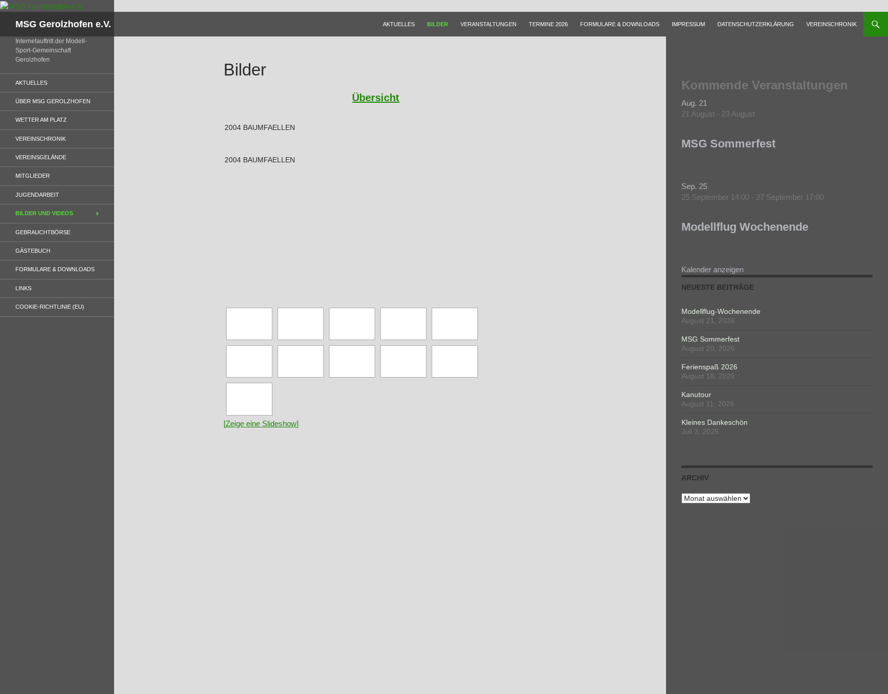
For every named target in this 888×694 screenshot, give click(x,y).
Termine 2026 (548, 24)
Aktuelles (399, 24)
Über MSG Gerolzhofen (52, 101)
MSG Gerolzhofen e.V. (63, 24)
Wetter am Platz (41, 120)
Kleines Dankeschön (714, 422)
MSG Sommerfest (728, 143)
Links (23, 288)
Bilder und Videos (44, 213)
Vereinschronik (831, 24)
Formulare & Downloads (619, 24)
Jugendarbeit (37, 195)
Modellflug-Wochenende (721, 311)
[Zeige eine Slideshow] (261, 423)
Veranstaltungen (488, 24)
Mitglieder (32, 176)
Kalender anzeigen (712, 269)
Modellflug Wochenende (744, 226)
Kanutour (696, 394)
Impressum (688, 24)
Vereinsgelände (40, 157)
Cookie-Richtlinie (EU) (49, 307)
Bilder (437, 24)
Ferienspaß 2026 (709, 367)
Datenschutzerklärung (755, 24)
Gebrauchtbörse (42, 232)
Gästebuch (32, 251)
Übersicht (375, 97)
